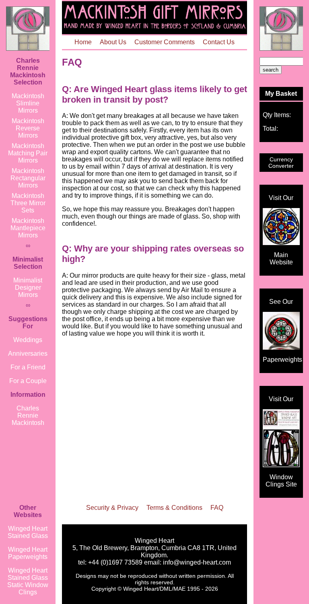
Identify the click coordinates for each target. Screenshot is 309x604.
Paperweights (282, 359)
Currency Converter (281, 162)
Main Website (281, 258)
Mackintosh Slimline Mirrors (28, 103)
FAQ (216, 507)
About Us (113, 42)
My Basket (281, 93)
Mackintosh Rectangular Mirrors (27, 178)
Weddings (27, 339)
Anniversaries (27, 353)
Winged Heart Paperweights (27, 553)
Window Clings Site (281, 481)
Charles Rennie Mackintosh (28, 415)
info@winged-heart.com (197, 562)
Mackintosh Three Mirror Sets (27, 203)
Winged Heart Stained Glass (28, 532)
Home (83, 42)
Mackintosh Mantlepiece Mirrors (27, 228)
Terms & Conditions (174, 507)
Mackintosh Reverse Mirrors (28, 128)
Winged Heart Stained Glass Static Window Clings (27, 581)
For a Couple (28, 380)
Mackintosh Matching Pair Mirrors (27, 153)
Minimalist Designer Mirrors (27, 287)
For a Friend (27, 367)
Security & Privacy (112, 507)
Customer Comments (164, 42)
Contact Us (219, 42)
